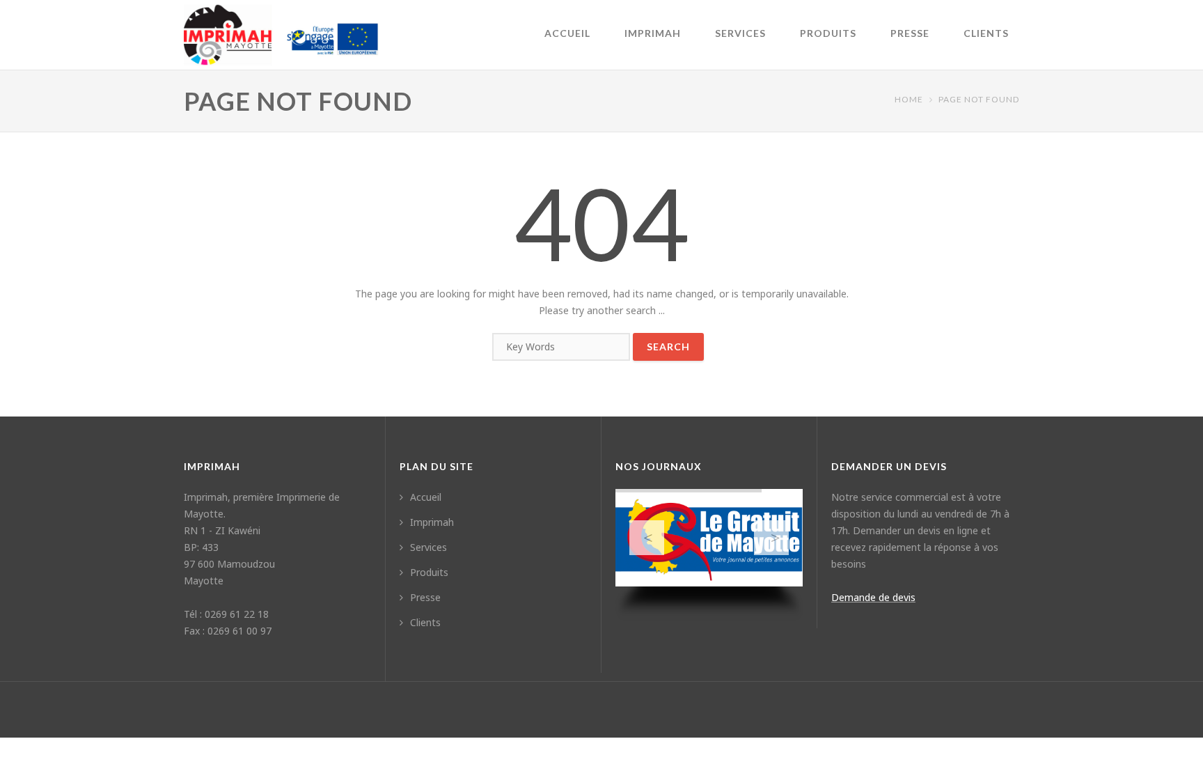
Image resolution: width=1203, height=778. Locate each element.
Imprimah (652, 33)
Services (740, 33)
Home (909, 99)
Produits (828, 33)
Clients (986, 33)
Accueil (567, 33)
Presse (909, 33)
